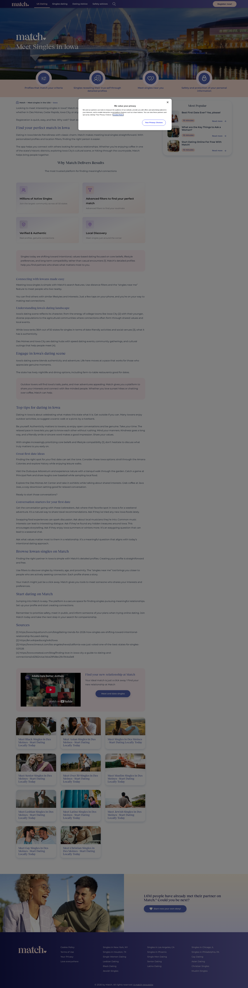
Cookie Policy (118, 115)
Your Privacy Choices (154, 122)
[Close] (167, 102)
